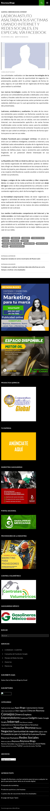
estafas (5, 240)
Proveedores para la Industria (15, 734)
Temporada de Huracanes (9, 746)
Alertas (4, 12)
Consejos (26, 238)
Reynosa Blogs (8, 2)
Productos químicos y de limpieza (13, 789)
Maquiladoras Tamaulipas (29, 725)
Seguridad (18, 744)
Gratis (4, 722)
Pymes (43, 734)
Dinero (19, 714)
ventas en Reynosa (17, 246)
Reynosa (16, 741)
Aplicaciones (5, 708)
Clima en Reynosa (35, 710)
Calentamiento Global (34, 708)
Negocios (6, 731)
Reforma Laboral (6, 741)
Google (46, 718)
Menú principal (47, 3)
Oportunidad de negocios (12, 243)
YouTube (38, 746)
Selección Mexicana (28, 744)
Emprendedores (10, 717)
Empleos (27, 714)
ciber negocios (14, 12)
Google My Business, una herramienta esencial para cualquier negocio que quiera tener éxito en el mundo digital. (24, 780)
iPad (21, 722)
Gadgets (32, 717)
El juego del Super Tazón (9, 798)
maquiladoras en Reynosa (10, 725)
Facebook (15, 240)
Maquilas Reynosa (24, 727)
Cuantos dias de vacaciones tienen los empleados (18, 794)
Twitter (20, 746)
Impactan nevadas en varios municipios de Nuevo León (20, 257)
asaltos (6, 238)
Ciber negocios (21, 711)
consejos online (38, 238)
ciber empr (15, 238)
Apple (12, 708)
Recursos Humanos (10, 738)
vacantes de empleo (29, 746)
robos (5, 246)
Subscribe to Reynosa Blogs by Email (14, 680)
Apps (17, 708)
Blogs (22, 707)
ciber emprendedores (7, 711)
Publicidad (35, 734)
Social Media (40, 744)
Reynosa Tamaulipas (8, 744)
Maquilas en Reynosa (7, 728)
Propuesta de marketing (9, 785)
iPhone (25, 722)
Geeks (40, 718)
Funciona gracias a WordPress (10, 808)
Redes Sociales (42, 243)
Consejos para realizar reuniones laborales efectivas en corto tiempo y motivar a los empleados (23, 267)
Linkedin (30, 722)
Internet (23, 12)
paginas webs (29, 243)
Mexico (38, 728)
